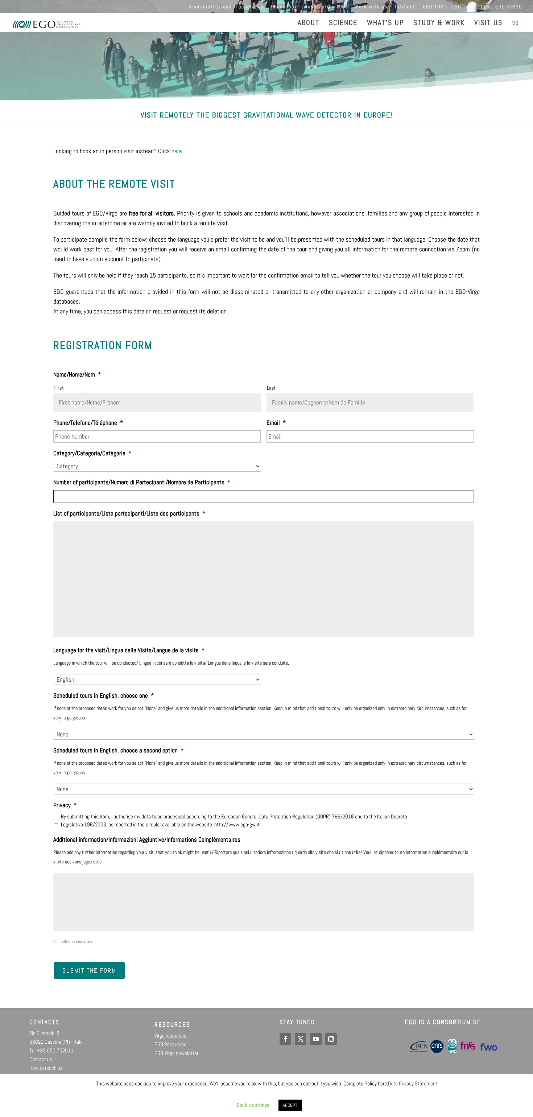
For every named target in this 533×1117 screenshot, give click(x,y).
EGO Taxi (462, 7)
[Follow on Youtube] (316, 1039)
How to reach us (46, 1067)
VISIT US (488, 23)
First (59, 388)
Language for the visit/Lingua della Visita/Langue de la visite (128, 650)
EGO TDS (433, 7)
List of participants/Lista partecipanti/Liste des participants (129, 513)
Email (276, 423)
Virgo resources (170, 1035)
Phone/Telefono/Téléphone (88, 423)
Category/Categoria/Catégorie (92, 453)
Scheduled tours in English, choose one (103, 695)
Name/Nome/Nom (77, 374)
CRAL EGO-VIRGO (501, 7)
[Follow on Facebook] (285, 1039)
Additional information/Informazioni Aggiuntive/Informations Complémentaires (146, 839)
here (177, 151)
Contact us (40, 1059)
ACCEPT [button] (290, 1105)
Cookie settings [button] (253, 1104)
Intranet (405, 7)
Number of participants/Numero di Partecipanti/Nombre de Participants (141, 482)
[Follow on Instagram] (331, 1039)
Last (271, 388)
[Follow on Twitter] (300, 1039)
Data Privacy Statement (412, 1083)
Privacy (65, 805)
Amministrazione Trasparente (226, 7)
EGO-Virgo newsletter (176, 1053)
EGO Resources (170, 1044)
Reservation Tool (326, 7)
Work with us (371, 7)
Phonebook (284, 7)
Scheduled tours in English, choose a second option (118, 750)
